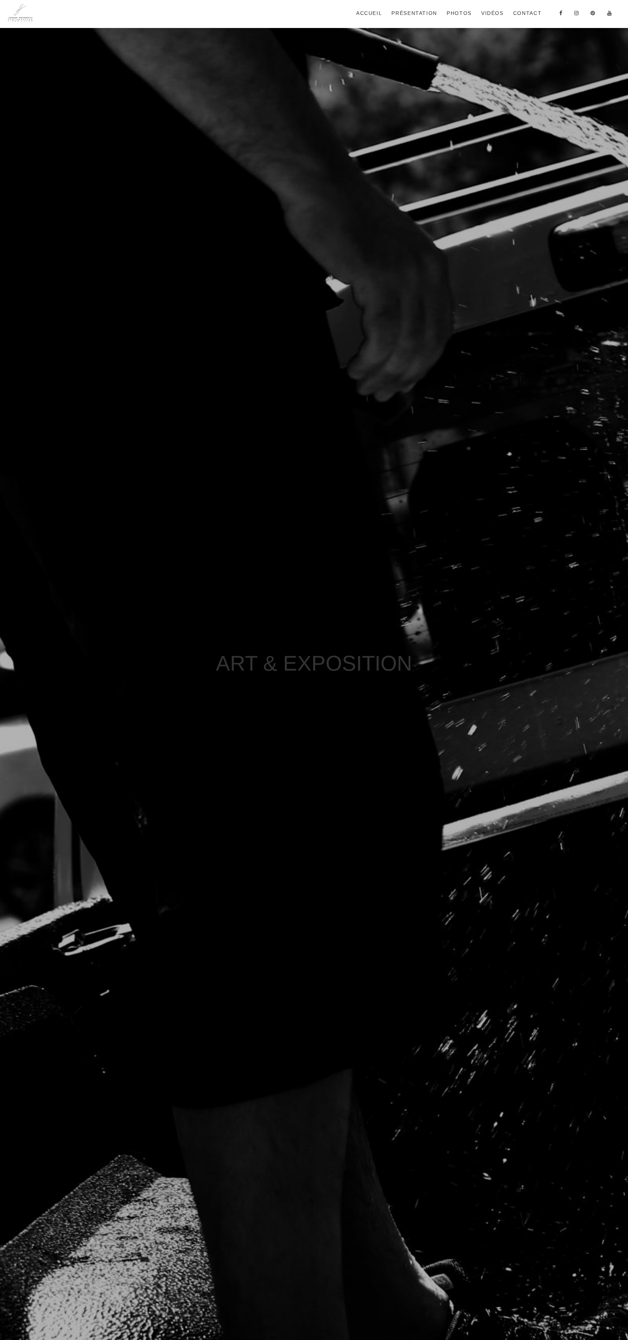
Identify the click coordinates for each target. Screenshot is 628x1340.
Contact (527, 13)
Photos (459, 13)
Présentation (414, 13)
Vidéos (492, 13)
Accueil (369, 13)
